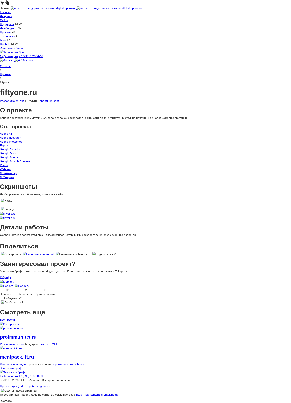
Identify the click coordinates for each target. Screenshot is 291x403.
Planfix (4, 165)
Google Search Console (15, 161)
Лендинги (6, 16)
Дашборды (7, 28)
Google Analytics (10, 149)
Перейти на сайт (48, 100)
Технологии (7, 36)
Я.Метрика (7, 177)
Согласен (7, 400)
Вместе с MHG (48, 344)
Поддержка (7, 24)
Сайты (4, 20)
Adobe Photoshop (11, 141)
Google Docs (8, 153)
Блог (3, 40)
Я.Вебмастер (8, 173)
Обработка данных (37, 386)
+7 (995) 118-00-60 (31, 56)
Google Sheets (9, 157)
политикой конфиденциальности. (97, 394)
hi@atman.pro (9, 56)
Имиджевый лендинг (13, 364)
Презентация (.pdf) (12, 386)
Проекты (5, 32)
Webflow (5, 169)
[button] (6, 200)
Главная (5, 12)
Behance (79, 364)
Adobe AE (6, 133)
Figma (4, 145)
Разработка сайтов (12, 100)
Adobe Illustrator (10, 137)
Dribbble (5, 44)
